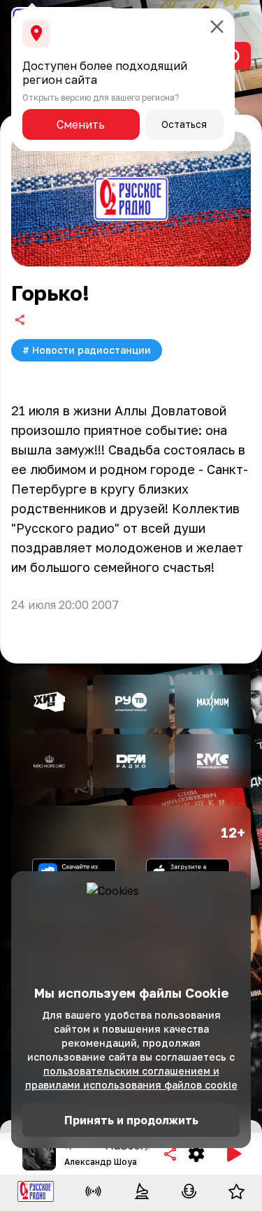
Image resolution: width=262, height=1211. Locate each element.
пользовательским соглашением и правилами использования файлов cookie (131, 1078)
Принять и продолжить (131, 1120)
